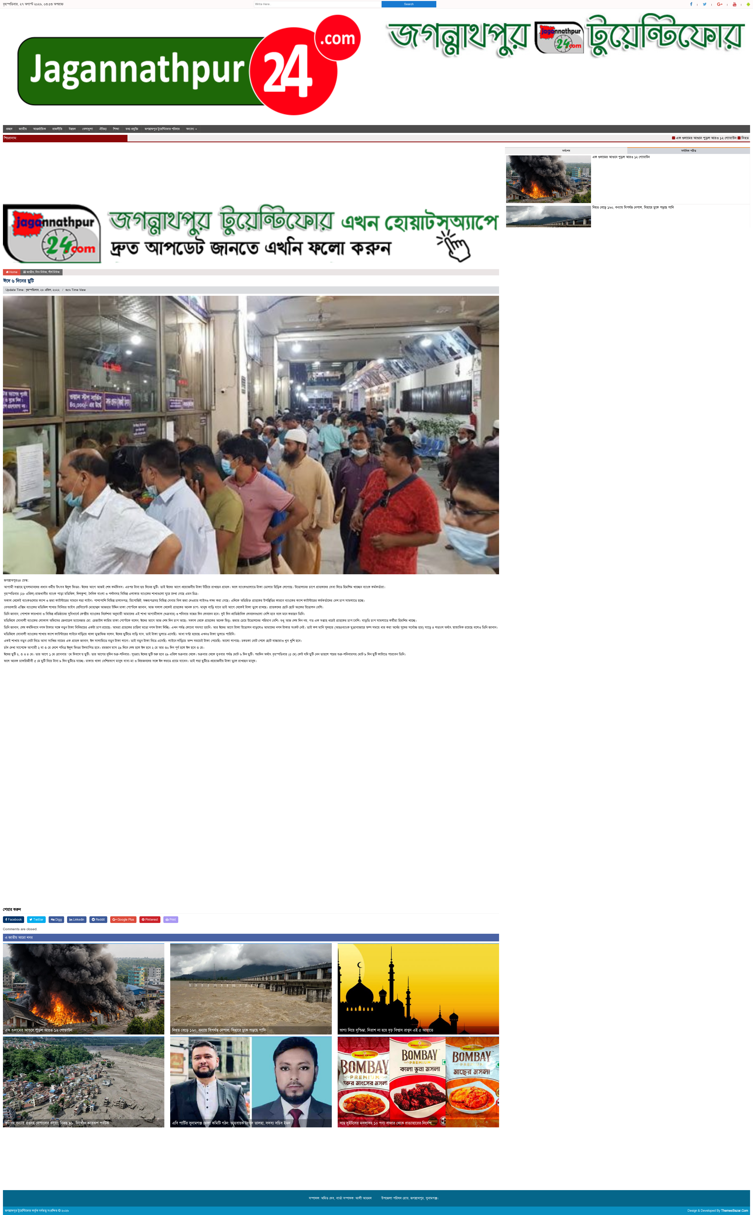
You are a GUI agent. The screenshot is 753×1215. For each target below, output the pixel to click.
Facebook (14, 920)
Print (172, 920)
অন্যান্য (190, 129)
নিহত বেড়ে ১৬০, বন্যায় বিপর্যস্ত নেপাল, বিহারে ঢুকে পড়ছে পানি (707, 138)
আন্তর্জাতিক (39, 129)
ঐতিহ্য (103, 129)
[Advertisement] (120, 174)
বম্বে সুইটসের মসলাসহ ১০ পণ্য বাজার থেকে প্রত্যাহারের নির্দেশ (386, 1123)
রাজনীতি (57, 129)
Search (409, 4)
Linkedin (78, 920)
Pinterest (151, 920)
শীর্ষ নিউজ (54, 272)
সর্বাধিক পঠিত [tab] (688, 150)
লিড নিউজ (41, 272)
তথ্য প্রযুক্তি (132, 129)
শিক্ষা (116, 129)
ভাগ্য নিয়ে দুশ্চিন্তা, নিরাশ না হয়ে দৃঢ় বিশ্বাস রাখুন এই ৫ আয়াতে (386, 1030)
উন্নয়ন (72, 129)
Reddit (100, 920)
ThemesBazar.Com (734, 1211)
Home (13, 272)
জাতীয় (23, 129)
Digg (58, 920)
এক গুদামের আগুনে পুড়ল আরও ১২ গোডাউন (629, 138)
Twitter (37, 920)
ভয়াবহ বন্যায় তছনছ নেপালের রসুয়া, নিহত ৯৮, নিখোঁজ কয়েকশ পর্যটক (57, 1123)
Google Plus (125, 920)
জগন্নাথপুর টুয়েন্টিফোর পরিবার (162, 129)
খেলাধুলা (87, 129)
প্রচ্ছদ (9, 129)
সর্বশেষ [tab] (566, 150)
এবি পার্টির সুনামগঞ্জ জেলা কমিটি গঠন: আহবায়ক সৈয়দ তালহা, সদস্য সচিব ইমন (231, 1123)
